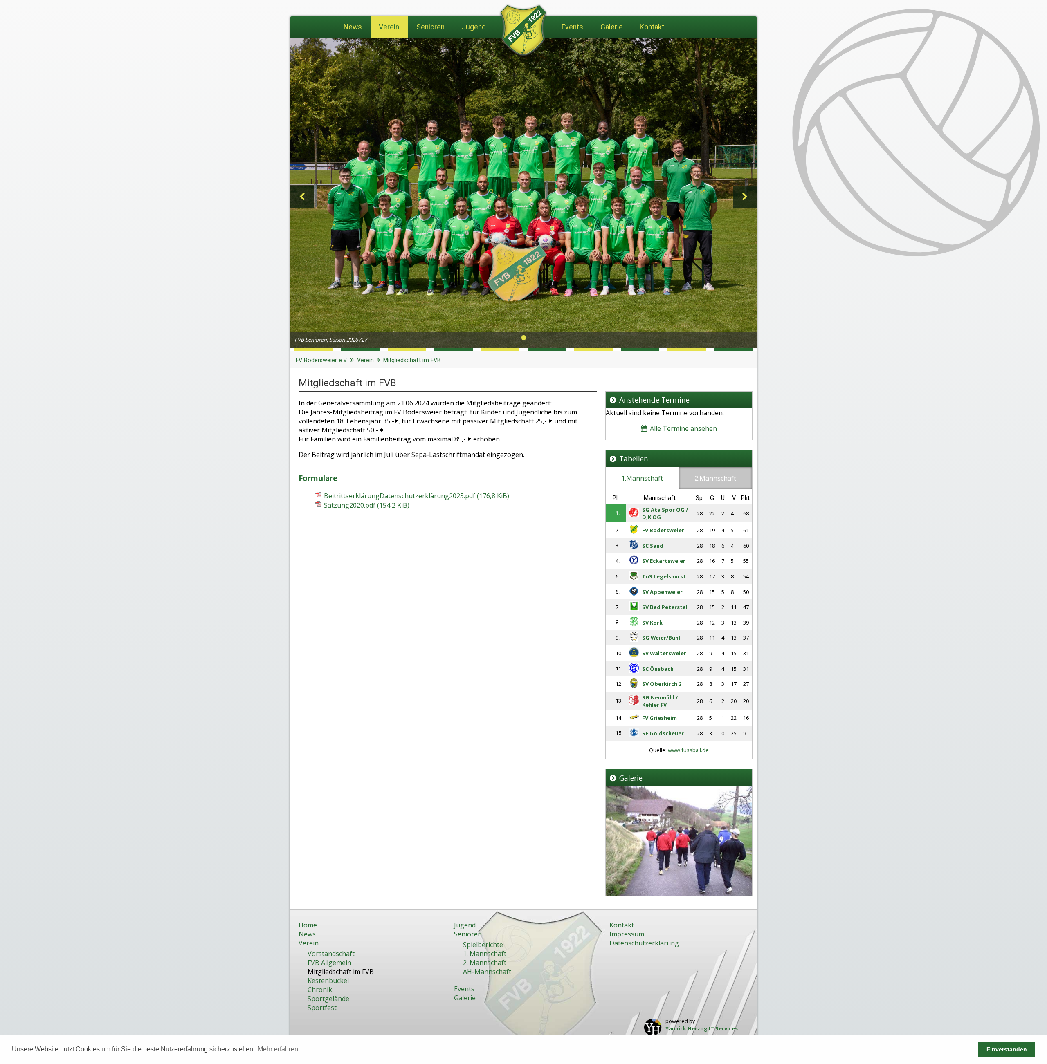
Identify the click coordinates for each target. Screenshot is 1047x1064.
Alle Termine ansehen (682, 428)
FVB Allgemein (329, 962)
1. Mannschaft (484, 953)
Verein (365, 360)
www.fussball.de (688, 750)
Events (464, 988)
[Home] (523, 32)
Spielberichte (483, 944)
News (307, 934)
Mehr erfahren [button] (278, 1049)
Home (308, 925)
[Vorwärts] (745, 197)
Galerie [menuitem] (611, 27)
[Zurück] (302, 197)
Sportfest (322, 1007)
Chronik (320, 989)
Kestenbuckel (328, 980)
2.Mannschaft (715, 478)
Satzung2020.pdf (366, 505)
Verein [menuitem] (389, 27)
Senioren (468, 934)
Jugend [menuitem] (474, 27)
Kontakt (621, 925)
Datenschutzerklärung (644, 943)
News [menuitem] (353, 27)
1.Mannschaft (642, 478)
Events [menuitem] (572, 27)
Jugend (465, 925)
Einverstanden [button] (1006, 1049)
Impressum (626, 934)
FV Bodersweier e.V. (321, 360)
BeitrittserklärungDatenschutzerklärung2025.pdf (416, 495)
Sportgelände (328, 998)
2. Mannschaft (484, 962)
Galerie (465, 997)
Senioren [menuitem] (430, 27)
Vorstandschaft (331, 953)
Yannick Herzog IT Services (701, 1028)
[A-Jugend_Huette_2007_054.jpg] (679, 893)
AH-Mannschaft (487, 971)
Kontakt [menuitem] (652, 27)
